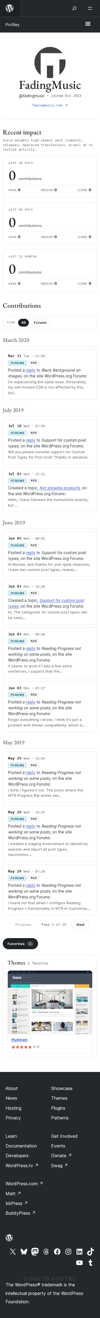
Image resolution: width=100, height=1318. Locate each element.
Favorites (19, 943)
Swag (59, 1165)
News (11, 1098)
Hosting (13, 1108)
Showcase (61, 1088)
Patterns (60, 1118)
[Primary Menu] (88, 24)
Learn (11, 1136)
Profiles (12, 24)
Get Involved (64, 1136)
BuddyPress (21, 1213)
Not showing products (59, 487)
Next (80, 924)
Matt (13, 1193)
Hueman (19, 1039)
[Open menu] (91, 8)
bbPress (17, 1203)
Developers (17, 1155)
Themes (59, 1098)
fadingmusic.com (48, 105)
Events (58, 1146)
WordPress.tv (22, 1165)
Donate (61, 1155)
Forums (40, 322)
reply (30, 370)
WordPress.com (24, 1183)
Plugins (58, 1108)
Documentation (21, 1146)
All (23, 322)
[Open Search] (74, 8)
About (12, 1088)
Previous (23, 924)
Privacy (13, 1118)
